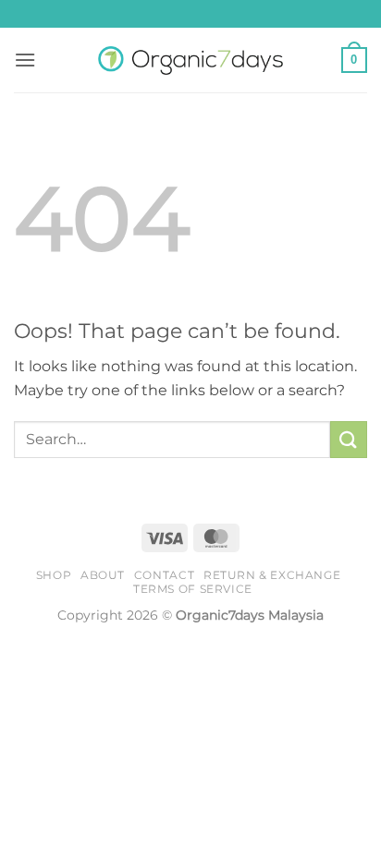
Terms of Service (192, 589)
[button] (25, 59)
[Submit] (348, 439)
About (102, 575)
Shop (53, 575)
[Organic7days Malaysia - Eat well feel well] (190, 60)
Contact (164, 575)
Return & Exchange (271, 575)
